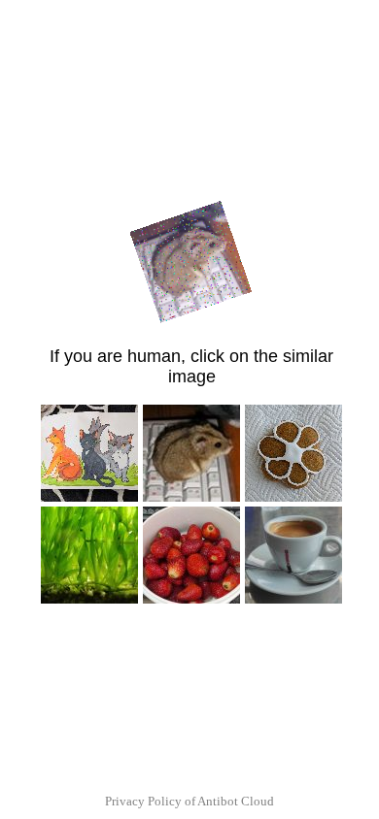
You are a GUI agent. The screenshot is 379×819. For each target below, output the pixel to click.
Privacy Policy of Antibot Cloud (189, 801)
